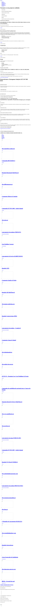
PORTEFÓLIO (4, 4)
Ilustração (3, 136)
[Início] (1, 0)
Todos (2, 134)
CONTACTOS (4, 5)
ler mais (1, 27)
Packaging (3, 137)
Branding (3, 135)
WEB (2, 138)
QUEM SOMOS (4, 3)
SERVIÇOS (3, 2)
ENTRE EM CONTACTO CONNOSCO (5, 128)
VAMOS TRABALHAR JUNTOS (6, 584)
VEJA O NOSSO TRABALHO (4, 77)
